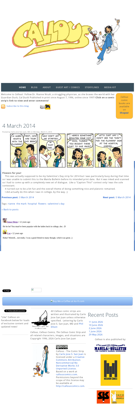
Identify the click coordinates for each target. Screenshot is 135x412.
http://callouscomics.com (70, 386)
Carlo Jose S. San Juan (71, 354)
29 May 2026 (96, 334)
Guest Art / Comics (68, 87)
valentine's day (56, 203)
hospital (32, 203)
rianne (11, 203)
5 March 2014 (117, 197)
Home (22, 87)
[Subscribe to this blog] (3, 106)
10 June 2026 (96, 325)
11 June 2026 (96, 321)
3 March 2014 (18, 197)
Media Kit (110, 87)
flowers (42, 203)
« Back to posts (10, 209)
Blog (34, 87)
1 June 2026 (95, 331)
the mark (21, 203)
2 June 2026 (95, 328)
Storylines (92, 87)
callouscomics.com (66, 374)
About (47, 87)
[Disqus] (66, 250)
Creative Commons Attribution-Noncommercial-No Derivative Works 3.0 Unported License (70, 363)
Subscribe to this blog (18, 106)
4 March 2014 (18, 125)
